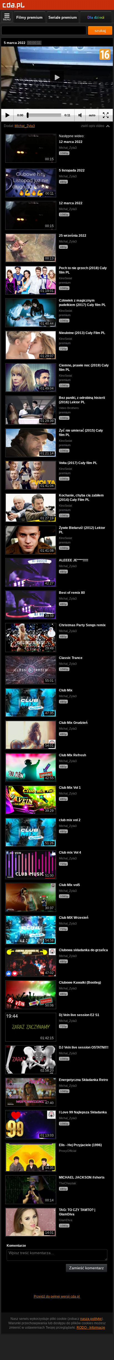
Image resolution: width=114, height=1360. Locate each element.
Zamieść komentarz (86, 1268)
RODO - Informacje (91, 1327)
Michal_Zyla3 (25, 126)
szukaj (100, 30)
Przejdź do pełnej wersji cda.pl (57, 1296)
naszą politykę (91, 1319)
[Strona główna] (14, 5)
